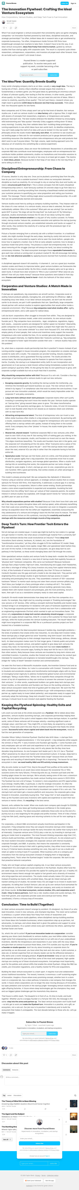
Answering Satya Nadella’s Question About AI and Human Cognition (26, 1104)
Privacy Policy (55, 1150)
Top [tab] (4, 1095)
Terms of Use (49, 1148)
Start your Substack (34, 1181)
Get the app (49, 1181)
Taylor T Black (11, 21)
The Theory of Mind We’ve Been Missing (19, 1101)
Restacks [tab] (15, 1070)
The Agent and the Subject (13, 1114)
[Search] (75, 1095)
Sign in (73, 3)
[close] (59, 1119)
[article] (39, 1105)
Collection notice (52, 1175)
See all (5, 1139)
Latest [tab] (9, 1095)
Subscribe (64, 3)
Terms (43, 1175)
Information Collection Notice (39, 1150)
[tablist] (10, 1070)
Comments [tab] (6, 1070)
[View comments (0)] (11, 28)
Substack (29, 1186)
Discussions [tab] (17, 1095)
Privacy (37, 1175)
